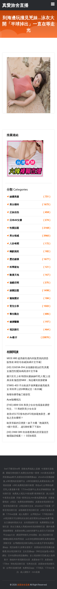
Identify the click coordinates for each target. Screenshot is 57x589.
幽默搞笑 (30, 251)
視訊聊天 (30, 329)
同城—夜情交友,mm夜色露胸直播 (31, 497)
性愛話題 (30, 227)
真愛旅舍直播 (23, 585)
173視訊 (39, 568)
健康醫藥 (30, 321)
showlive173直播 (42, 506)
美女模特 (30, 204)
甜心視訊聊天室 (46, 535)
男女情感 (30, 235)
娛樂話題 (30, 290)
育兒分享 (30, 306)
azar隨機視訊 (14, 399)
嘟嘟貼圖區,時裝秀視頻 (13, 539)
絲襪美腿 (30, 196)
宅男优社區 (31, 564)
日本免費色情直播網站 (18, 555)
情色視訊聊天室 (18, 564)
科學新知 (30, 267)
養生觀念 (30, 314)
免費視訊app (28, 568)
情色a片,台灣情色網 (44, 485)
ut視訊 (13, 502)
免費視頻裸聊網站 (26, 502)
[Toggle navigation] (53, 4)
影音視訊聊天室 (10, 506)
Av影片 (30, 337)
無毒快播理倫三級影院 (18, 394)
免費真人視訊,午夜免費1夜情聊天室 (28, 493)
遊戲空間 (30, 282)
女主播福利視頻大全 (13, 522)
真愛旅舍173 (37, 559)
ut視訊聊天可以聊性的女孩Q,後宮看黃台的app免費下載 (28, 518)
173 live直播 (11, 514)
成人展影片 (25, 572)
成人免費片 (24, 514)
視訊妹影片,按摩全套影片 (21, 547)
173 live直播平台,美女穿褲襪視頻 (36, 489)
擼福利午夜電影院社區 (20, 559)
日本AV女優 (30, 220)
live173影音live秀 (12, 469)
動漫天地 (30, 274)
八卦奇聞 (30, 243)
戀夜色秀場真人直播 (30, 469)
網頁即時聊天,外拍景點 (26, 535)
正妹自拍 (30, 212)
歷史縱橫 (30, 259)
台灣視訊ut (35, 514)
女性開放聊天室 (31, 522)
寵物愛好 (30, 298)
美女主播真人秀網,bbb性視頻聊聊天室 (27, 526)
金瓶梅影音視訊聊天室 (28, 510)
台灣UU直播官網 (13, 568)
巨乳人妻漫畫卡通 (11, 489)
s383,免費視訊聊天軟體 (23, 485)
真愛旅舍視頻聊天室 (44, 502)
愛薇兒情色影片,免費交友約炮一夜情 (22, 473)
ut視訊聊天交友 (26, 506)
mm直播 (36, 572)
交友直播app (28, 551)
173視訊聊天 (48, 514)
